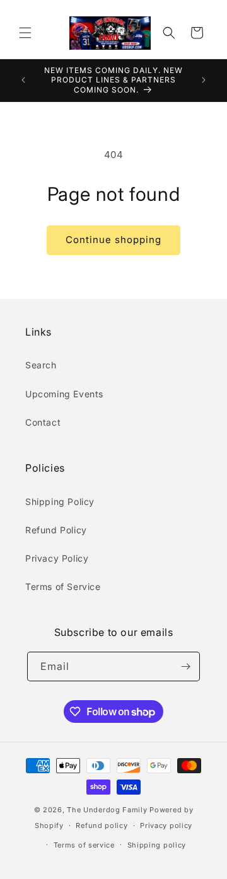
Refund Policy (56, 530)
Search (41, 365)
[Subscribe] (185, 666)
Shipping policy (157, 845)
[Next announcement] (204, 80)
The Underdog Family (107, 809)
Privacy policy (166, 825)
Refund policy (101, 825)
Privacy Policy (56, 558)
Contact (43, 422)
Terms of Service (63, 586)
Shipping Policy (60, 501)
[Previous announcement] (23, 80)
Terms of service (84, 845)
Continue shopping (113, 240)
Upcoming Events (64, 393)
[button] (25, 33)
